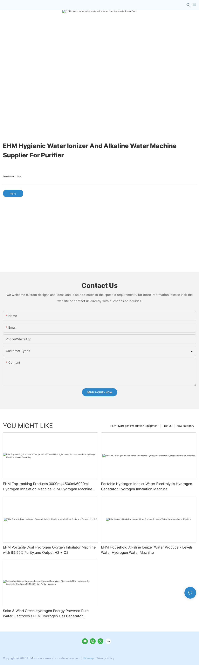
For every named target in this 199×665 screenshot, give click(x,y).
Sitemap (89, 658)
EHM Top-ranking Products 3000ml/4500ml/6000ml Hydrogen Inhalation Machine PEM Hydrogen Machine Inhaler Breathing (47, 487)
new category (185, 425)
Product (167, 425)
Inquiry (13, 193)
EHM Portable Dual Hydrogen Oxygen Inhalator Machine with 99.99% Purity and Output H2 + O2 (49, 550)
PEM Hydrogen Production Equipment (134, 425)
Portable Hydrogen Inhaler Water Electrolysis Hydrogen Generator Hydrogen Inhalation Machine (146, 486)
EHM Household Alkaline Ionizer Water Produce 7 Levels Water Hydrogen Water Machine (147, 550)
